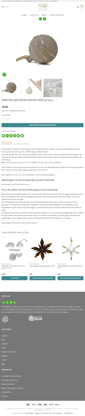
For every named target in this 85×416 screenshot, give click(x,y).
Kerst (44, 15)
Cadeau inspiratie (8, 352)
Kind (3, 340)
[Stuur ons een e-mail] (11, 302)
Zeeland (5, 356)
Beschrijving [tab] (7, 144)
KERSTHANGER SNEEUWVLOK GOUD (42, 266)
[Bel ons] (14, 302)
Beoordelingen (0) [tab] (21, 144)
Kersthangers (57, 15)
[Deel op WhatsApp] (3, 135)
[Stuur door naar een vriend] (14, 135)
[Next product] (40, 18)
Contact (5, 396)
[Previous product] (44, 18)
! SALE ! (4, 360)
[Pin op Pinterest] (18, 135)
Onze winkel (6, 392)
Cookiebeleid (68, 413)
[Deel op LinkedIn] (22, 135)
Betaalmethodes (8, 384)
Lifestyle (34, 15)
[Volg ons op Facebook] (3, 302)
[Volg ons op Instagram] (7, 302)
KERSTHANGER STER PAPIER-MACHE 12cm (70, 267)
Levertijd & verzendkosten (12, 376)
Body (3, 348)
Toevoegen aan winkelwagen (42, 125)
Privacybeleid (57, 413)
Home (24, 15)
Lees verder (14, 278)
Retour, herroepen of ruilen (12, 388)
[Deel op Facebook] (7, 135)
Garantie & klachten (9, 380)
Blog (3, 364)
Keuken (4, 336)
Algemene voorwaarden (43, 413)
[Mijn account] (78, 6)
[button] (5, 6)
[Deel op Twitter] (11, 135)
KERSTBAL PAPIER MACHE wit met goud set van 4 (13, 267)
